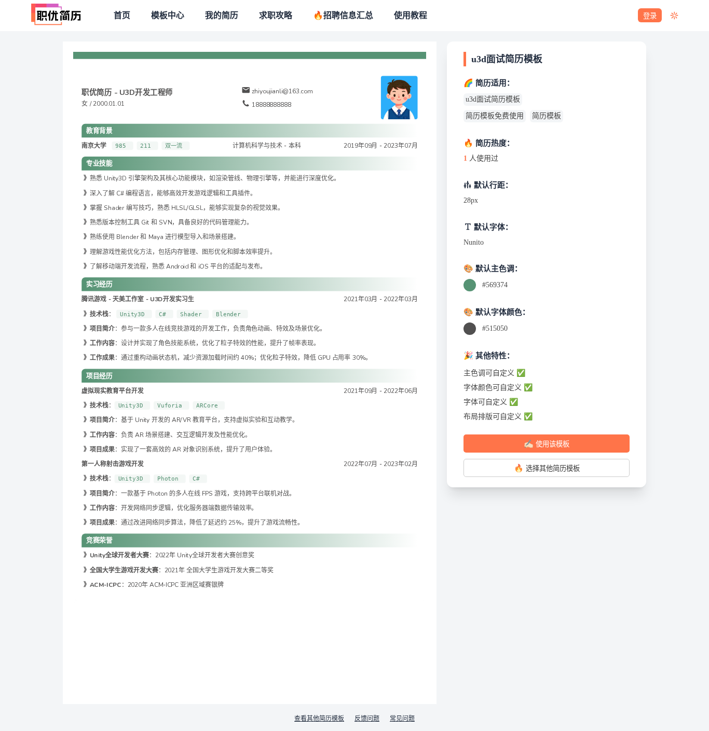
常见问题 (402, 718)
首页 (122, 15)
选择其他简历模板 (547, 467)
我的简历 (221, 15)
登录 (650, 16)
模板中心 (167, 15)
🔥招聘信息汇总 (343, 15)
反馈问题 (366, 718)
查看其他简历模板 (319, 718)
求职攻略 (275, 15)
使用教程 (410, 15)
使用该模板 (546, 443)
